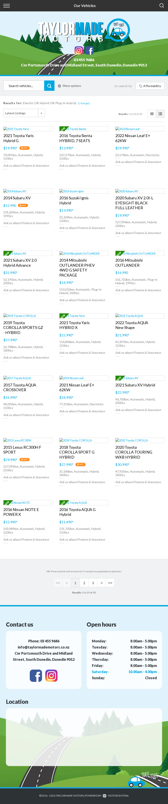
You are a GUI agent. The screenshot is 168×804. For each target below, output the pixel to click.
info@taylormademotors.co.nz (44, 647)
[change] (84, 103)
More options (72, 86)
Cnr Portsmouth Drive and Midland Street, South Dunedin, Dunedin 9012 (84, 65)
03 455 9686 (84, 59)
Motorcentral (118, 795)
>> (110, 583)
